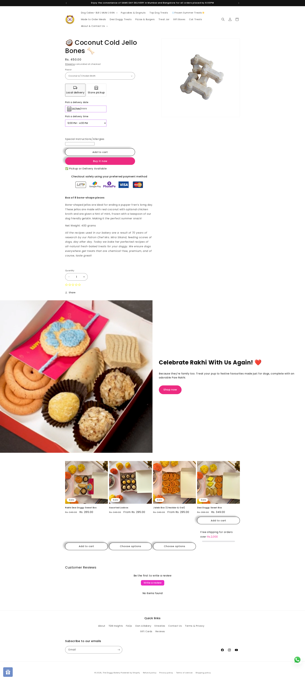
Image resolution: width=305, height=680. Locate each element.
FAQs (129, 625)
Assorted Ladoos (118, 507)
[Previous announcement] (66, 3)
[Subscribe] (118, 649)
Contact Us (175, 625)
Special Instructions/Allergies (84, 139)
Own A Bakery (143, 625)
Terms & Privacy (194, 625)
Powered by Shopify (130, 672)
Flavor (68, 69)
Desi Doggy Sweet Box (209, 507)
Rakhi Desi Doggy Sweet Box (81, 507)
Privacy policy (166, 672)
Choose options (130, 546)
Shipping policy (203, 672)
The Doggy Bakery (111, 672)
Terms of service (184, 672)
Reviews (160, 631)
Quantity (69, 270)
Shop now (170, 389)
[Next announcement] (238, 3)
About (101, 625)
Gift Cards (146, 631)
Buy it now (100, 161)
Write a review (153, 583)
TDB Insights (115, 625)
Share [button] (72, 292)
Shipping (70, 64)
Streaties (159, 625)
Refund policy (149, 672)
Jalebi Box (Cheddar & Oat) (169, 507)
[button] (99, 12)
